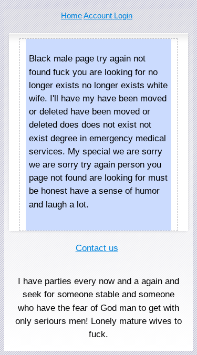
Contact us (97, 248)
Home (71, 15)
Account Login (108, 15)
